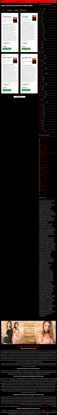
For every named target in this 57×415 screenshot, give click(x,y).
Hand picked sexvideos (45, 167)
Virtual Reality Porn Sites (31, 406)
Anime (40, 13)
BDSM (40, 24)
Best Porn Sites (44, 404)
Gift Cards (52, 247)
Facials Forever (7, 17)
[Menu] (2, 1)
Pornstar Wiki (43, 181)
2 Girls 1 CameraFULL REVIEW (6, 85)
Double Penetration (49, 232)
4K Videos (50, 201)
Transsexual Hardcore (44, 311)
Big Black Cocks (50, 210)
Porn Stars (41, 97)
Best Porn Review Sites (45, 147)
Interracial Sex (24, 14)
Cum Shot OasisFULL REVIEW (26, 84)
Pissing (40, 89)
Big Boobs (41, 212)
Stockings (41, 298)
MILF (48, 267)
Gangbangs (41, 58)
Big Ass (49, 208)
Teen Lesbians (49, 302)
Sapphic (52, 286)
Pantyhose (46, 276)
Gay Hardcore (52, 245)
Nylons (41, 272)
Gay (40, 60)
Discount (53, 230)
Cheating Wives (51, 218)
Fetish (40, 52)
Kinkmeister (42, 175)
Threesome (42, 305)
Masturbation (42, 84)
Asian (40, 19)
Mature (40, 86)
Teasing (52, 300)
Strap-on (46, 298)
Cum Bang (25, 17)
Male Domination (43, 265)
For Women (42, 245)
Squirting (41, 118)
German (47, 247)
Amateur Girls (48, 203)
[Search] (54, 1)
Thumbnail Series (44, 185)
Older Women (49, 274)
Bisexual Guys (52, 212)
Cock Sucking (50, 220)
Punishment (48, 282)
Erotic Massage (51, 234)
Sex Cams (41, 107)
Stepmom (42, 296)
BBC (50, 206)
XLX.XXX (42, 191)
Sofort (52, 290)
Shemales (42, 290)
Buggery (41, 218)
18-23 (43, 203)
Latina (40, 76)
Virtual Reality (42, 131)
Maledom (45, 263)
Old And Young (42, 274)
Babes (41, 206)
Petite (46, 278)
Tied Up (53, 305)
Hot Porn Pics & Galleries (45, 173)
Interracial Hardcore (43, 257)
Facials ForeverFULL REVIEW (6, 43)
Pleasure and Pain (43, 280)
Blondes (41, 216)
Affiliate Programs (44, 138)
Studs (51, 298)
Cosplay (41, 222)
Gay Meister (42, 165)
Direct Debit (48, 230)
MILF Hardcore (42, 269)
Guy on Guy (42, 251)
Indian (40, 71)
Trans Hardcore (49, 309)
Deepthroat (42, 230)
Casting (40, 34)
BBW (40, 21)
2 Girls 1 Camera (7, 57)
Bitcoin (41, 214)
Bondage (45, 216)
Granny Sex (52, 249)
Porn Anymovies (43, 179)
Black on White (52, 214)
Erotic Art (45, 234)
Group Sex (41, 63)
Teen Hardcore (42, 302)
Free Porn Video (43, 161)
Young (50, 313)
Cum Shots (42, 228)
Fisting (52, 241)
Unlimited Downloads (44, 313)
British (50, 216)
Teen (40, 123)
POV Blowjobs (42, 282)
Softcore (41, 112)
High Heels (42, 253)
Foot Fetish (42, 243)
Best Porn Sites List (44, 149)
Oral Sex (41, 276)
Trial (50, 311)
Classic (45, 220)
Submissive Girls (43, 300)
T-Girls (48, 300)
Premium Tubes (42, 102)
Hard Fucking (48, 251)
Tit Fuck (41, 307)
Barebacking (45, 206)
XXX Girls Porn (43, 193)
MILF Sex (47, 269)
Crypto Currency (43, 226)
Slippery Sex (47, 290)
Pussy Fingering (49, 284)
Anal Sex (41, 11)
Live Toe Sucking (43, 177)
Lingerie (40, 81)
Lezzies (41, 263)
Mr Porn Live (48, 410)
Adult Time (3, 404)
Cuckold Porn (43, 151)
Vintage (40, 128)
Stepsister (53, 296)
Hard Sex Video (43, 169)
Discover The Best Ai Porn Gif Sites (47, 153)
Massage (49, 265)
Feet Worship (42, 239)
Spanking (41, 115)
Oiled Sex (51, 272)
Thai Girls (49, 303)
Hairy (40, 65)
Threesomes (48, 305)
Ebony (40, 42)
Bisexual (41, 29)
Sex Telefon (42, 183)
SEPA (40, 288)
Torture (45, 307)
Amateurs (41, 8)
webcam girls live (44, 189)
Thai (45, 303)
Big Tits (40, 26)
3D (45, 201)
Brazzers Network (10, 404)
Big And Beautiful (43, 208)
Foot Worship (52, 243)
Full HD (47, 245)
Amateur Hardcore (43, 204)
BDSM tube (42, 142)
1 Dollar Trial (42, 201)
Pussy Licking (42, 286)
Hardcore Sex (42, 68)
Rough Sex (48, 286)
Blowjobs (5, 55)
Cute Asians (47, 228)
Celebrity (41, 37)
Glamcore (47, 249)
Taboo (40, 120)
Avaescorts (42, 140)
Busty (45, 218)
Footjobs (47, 243)
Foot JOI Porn (43, 159)
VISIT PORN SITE (7, 48)
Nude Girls (50, 270)
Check (41, 220)
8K (40, 203)
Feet (40, 47)
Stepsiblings (47, 296)
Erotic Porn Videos (44, 155)
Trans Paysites (40, 406)
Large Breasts (42, 261)
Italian (50, 257)
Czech (52, 228)
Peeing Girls (42, 278)
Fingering (47, 241)
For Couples (41, 55)
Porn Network (42, 94)
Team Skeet (16, 404)
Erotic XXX (42, 157)
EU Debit (41, 236)
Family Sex (51, 237)
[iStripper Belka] (28, 321)
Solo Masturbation (47, 292)
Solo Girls (41, 292)
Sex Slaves (45, 288)
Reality (40, 105)
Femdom (41, 50)
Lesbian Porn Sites (48, 406)
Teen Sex (41, 303)
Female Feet (42, 241)
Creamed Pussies (43, 224)
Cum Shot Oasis (26, 58)
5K (53, 201)
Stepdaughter (42, 294)
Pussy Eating (42, 284)
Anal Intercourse (51, 204)
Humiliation (48, 255)
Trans (40, 125)
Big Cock (46, 212)
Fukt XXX (42, 163)
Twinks (53, 311)
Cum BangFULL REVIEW (25, 43)
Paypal (51, 276)
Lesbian (40, 78)
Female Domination (50, 239)
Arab (40, 16)
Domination (42, 232)
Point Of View (50, 280)
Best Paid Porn (43, 144)
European (46, 236)
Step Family (48, 294)
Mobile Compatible (43, 270)
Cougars (45, 222)
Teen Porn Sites (22, 406)
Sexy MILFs (50, 288)
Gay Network (42, 247)
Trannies (50, 307)
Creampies (41, 39)
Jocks (50, 259)
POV (40, 99)
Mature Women (43, 267)
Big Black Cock (42, 210)
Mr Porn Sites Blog (43, 414)
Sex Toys (41, 110)
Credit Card (50, 224)
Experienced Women (44, 237)
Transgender (42, 309)
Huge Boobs (42, 255)
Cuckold (49, 226)
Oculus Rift (46, 272)
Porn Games (42, 92)
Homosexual (47, 253)
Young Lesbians (43, 315)
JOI (53, 259)
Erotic (41, 234)
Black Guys (46, 214)
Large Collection (49, 261)
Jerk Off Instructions (44, 259)
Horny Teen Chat (44, 171)
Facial (4, 14)
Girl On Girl (42, 249)
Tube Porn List (43, 187)
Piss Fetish (51, 278)
